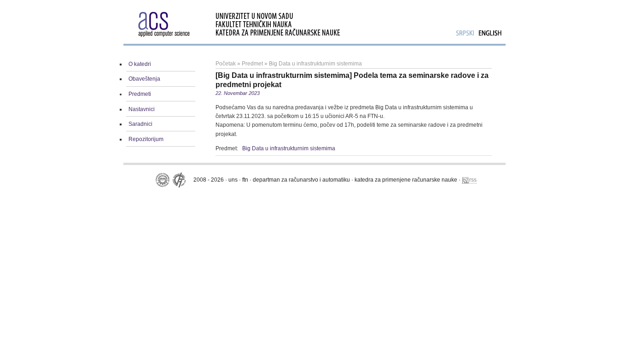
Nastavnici (141, 109)
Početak (225, 63)
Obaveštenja (144, 79)
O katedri (139, 64)
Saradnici (140, 124)
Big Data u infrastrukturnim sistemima (315, 63)
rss (473, 180)
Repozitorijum (145, 139)
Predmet (252, 63)
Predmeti (139, 94)
